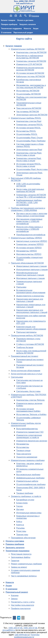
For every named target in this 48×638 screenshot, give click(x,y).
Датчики (20, 509)
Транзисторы (22, 534)
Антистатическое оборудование (25, 370)
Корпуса (20, 525)
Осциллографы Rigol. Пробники (30, 141)
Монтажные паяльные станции (30, 278)
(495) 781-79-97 (27, 1)
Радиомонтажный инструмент (24, 356)
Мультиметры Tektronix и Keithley (31, 414)
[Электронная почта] (23, 618)
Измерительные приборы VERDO (26, 238)
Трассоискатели (23, 454)
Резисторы (21, 531)
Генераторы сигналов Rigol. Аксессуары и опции (28, 159)
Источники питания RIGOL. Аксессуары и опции (28, 165)
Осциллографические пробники (30, 484)
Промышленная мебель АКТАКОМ (27, 335)
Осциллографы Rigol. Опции (29, 137)
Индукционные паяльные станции (32, 269)
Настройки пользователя (22, 605)
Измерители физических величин (31, 441)
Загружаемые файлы (20, 557)
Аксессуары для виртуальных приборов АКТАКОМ (30, 190)
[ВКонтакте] (14, 618)
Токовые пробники (24, 493)
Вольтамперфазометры (27, 429)
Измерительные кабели (27, 481)
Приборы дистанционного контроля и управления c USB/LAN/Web (28, 209)
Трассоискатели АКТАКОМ (28, 108)
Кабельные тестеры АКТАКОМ (30, 76)
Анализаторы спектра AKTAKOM (31, 52)
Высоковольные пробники (28, 474)
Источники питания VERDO (29, 248)
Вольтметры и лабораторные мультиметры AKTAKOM (29, 56)
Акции (35, 29)
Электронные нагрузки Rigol (29, 149)
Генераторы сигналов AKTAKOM (31, 61)
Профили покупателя (21, 608)
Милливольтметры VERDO (28, 254)
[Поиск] (25, 15)
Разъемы (20, 528)
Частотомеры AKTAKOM (27, 111)
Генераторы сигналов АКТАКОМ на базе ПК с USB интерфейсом (31, 196)
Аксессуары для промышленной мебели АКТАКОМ (31, 352)
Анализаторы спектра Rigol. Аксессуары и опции (29, 154)
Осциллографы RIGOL (26, 134)
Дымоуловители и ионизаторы (30, 296)
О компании (6, 33)
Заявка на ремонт (19, 567)
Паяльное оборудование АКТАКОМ (27, 263)
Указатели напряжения (26, 457)
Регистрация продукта (21, 554)
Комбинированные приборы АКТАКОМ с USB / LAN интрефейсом (29, 202)
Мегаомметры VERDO (26, 251)
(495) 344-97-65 (15, 628)
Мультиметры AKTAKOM (27, 90)
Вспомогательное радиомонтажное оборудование (30, 291)
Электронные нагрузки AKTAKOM (31, 115)
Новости (27, 29)
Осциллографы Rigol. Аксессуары (32, 169)
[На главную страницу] (24, 9)
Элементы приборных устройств (26, 496)
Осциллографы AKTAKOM (28, 94)
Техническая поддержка (11, 29)
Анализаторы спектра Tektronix (30, 400)
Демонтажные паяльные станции (31, 266)
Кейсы (19, 521)
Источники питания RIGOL (28, 128)
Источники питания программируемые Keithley (28, 410)
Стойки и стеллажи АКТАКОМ (30, 344)
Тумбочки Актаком (24, 347)
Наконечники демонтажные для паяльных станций (30, 305)
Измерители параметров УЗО (29, 432)
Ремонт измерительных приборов (26, 564)
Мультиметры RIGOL (26, 131)
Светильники (17, 377)
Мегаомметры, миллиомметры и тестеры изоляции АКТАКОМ (31, 86)
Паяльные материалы (26, 332)
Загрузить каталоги (27, 24)
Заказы (14, 598)
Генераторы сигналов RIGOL (29, 124)
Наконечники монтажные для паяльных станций (29, 300)
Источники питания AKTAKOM (30, 73)
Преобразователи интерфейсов (30, 234)
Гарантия (15, 560)
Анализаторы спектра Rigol (28, 121)
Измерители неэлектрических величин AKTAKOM (30, 68)
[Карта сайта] (20, 15)
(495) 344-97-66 (30, 628)
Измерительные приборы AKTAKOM (28, 49)
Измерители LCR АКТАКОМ (29, 64)
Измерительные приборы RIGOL (26, 118)
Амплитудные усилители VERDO (31, 241)
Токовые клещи (23, 450)
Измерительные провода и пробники (28, 460)
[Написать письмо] (16, 15)
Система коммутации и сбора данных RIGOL (29, 145)
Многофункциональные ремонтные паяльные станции (30, 274)
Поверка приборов (9, 24)
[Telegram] (18, 618)
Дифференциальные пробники (30, 478)
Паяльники (21, 287)
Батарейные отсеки (25, 500)
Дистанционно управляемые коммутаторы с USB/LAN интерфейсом (29, 221)
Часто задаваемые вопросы (24, 576)
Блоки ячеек (22, 503)
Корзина (35, 16)
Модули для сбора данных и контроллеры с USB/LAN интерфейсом (29, 229)
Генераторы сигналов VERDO (30, 244)
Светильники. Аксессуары (28, 391)
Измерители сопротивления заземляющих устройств (29, 436)
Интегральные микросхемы (28, 513)
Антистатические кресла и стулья (26, 374)
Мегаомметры (22, 444)
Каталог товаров (8, 20)
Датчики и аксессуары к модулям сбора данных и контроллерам (31, 214)
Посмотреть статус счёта (22, 602)
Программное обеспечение (23, 538)
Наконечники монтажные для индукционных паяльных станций (31, 311)
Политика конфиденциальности (26, 635)
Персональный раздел (23, 33)
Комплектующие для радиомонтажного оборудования (31, 328)
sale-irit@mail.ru (22, 634)
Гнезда (19, 506)
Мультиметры (22, 447)
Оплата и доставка (25, 20)
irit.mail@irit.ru (24, 4)
